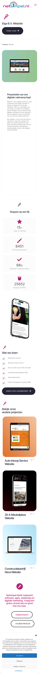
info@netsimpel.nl (22, 615)
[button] (36, 635)
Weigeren (19, 661)
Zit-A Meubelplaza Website (15, 516)
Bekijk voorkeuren (19, 666)
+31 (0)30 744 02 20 (22, 624)
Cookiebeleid (18, 670)
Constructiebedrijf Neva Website (15, 570)
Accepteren (19, 655)
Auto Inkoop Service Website (16, 462)
